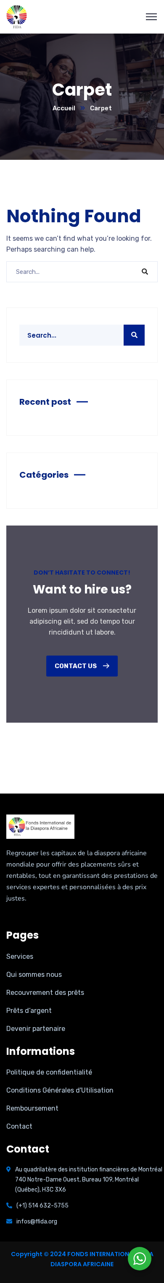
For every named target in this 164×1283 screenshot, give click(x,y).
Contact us (76, 666)
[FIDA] (16, 16)
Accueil (64, 108)
